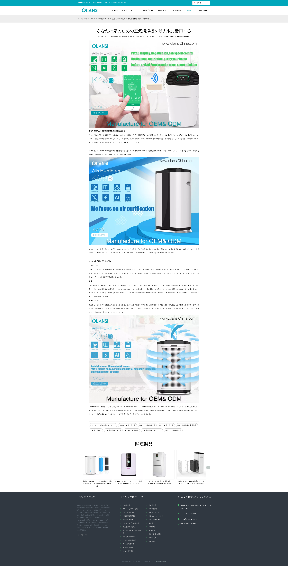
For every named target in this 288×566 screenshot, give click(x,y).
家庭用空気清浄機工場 (147, 425)
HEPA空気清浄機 (128, 544)
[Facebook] (78, 534)
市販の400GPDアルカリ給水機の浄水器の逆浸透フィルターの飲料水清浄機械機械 (97, 483)
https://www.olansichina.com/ (177, 36)
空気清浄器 (104, 142)
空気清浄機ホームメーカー (151, 430)
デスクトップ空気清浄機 (97, 249)
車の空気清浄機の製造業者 (186, 425)
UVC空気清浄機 (128, 551)
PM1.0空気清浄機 (129, 512)
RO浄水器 (152, 527)
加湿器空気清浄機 (129, 527)
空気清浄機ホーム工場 (113, 430)
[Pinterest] (86, 534)
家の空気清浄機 (143, 293)
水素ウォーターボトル (156, 516)
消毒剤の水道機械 (155, 520)
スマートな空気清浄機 (130, 509)
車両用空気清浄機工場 (127, 425)
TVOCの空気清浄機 (129, 540)
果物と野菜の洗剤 (155, 534)
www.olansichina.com (188, 524)
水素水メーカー (154, 512)
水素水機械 (152, 505)
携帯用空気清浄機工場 (173, 430)
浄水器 (151, 523)
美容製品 (152, 541)
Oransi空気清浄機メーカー (151, 407)
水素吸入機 (152, 538)
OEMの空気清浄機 (131, 430)
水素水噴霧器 (153, 509)
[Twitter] (83, 534)
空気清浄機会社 (95, 430)
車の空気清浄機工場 (166, 425)
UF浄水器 (152, 530)
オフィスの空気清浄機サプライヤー (103, 425)
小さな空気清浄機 (129, 537)
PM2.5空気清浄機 (129, 516)
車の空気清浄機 (128, 520)
